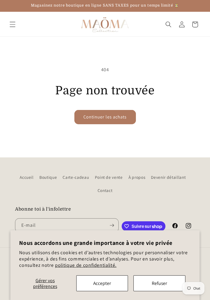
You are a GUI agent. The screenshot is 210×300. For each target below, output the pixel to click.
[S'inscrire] (111, 225)
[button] (12, 24)
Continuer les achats (105, 117)
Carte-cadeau (76, 177)
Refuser (159, 283)
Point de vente (109, 177)
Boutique (48, 177)
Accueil (27, 177)
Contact (105, 190)
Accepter (102, 283)
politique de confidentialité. (85, 265)
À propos (137, 177)
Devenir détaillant (168, 177)
